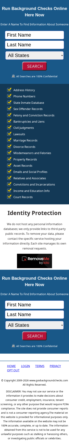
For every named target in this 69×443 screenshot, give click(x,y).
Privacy (55, 366)
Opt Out (13, 370)
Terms (39, 366)
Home (11, 366)
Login (25, 366)
